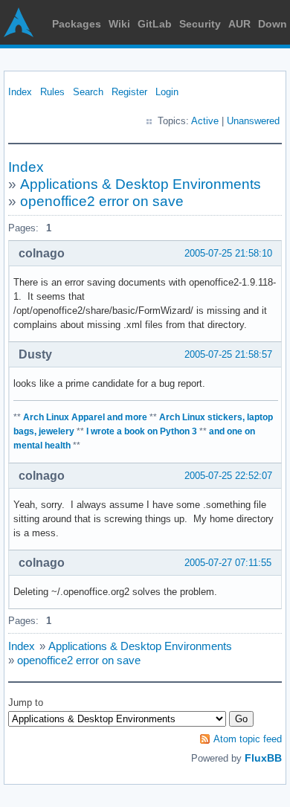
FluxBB (263, 758)
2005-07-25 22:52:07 (228, 475)
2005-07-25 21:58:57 (228, 354)
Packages (76, 24)
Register (129, 91)
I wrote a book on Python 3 (141, 431)
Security (200, 24)
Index (20, 91)
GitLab (155, 24)
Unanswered (253, 120)
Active (205, 120)
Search (88, 91)
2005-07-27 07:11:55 (227, 562)
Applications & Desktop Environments (140, 184)
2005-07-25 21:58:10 (228, 253)
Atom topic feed (247, 739)
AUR (239, 24)
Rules (52, 91)
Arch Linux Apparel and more (85, 417)
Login (166, 91)
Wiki (119, 24)
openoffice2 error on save (102, 201)
